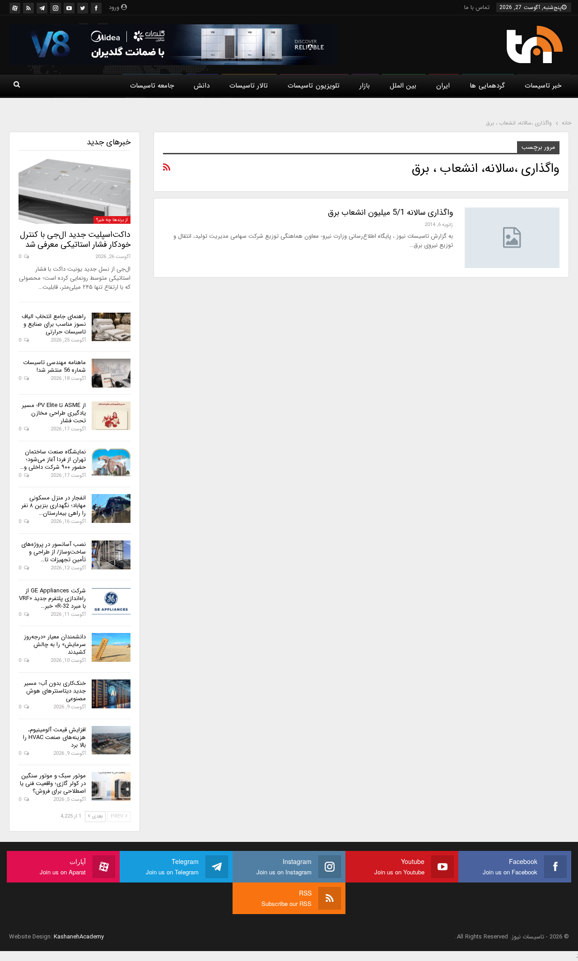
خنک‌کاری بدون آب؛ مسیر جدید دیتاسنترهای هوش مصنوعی (55, 691)
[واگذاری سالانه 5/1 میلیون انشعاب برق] (512, 238)
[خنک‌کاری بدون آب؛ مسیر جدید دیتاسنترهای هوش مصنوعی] (111, 693)
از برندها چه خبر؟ (112, 220)
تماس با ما (476, 7)
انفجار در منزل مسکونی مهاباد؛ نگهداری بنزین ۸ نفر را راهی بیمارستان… (53, 505)
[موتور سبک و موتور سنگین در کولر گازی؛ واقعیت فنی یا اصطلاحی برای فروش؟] (111, 786)
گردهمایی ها (487, 85)
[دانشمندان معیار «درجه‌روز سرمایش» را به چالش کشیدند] (111, 647)
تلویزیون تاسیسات (313, 85)
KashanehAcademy (79, 937)
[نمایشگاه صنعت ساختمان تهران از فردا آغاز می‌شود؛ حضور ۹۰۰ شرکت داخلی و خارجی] (111, 462)
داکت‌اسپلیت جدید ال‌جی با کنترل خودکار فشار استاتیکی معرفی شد (75, 239)
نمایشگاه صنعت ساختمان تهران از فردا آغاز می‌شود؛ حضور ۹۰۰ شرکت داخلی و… (53, 459)
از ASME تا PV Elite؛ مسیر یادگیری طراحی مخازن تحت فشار (54, 413)
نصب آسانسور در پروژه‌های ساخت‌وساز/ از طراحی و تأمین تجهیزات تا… (53, 552)
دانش (202, 85)
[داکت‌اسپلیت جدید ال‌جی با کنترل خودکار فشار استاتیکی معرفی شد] (75, 191)
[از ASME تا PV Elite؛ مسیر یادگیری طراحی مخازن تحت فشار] (111, 416)
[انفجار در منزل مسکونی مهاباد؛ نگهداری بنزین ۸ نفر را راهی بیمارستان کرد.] (111, 508)
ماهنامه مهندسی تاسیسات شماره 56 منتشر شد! (54, 366)
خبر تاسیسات (543, 85)
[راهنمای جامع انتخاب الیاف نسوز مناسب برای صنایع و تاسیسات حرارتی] (111, 327)
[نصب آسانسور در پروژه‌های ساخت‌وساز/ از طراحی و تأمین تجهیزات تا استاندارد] (111, 555)
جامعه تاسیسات (152, 85)
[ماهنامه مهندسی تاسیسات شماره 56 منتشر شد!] (111, 373)
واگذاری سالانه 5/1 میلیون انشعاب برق (390, 212)
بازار (364, 85)
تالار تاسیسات (248, 85)
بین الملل (403, 85)
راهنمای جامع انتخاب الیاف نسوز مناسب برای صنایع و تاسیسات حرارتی (54, 324)
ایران (443, 85)
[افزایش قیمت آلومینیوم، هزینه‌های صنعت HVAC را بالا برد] (111, 740)
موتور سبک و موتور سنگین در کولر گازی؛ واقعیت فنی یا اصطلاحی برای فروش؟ (53, 783)
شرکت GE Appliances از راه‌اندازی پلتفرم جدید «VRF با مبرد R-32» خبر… (52, 598)
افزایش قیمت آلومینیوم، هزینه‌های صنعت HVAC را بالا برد (54, 737)
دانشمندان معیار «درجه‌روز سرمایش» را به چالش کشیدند (55, 644)
